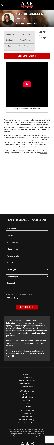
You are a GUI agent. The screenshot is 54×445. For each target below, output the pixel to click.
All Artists (27, 400)
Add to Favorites (23, 18)
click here (43, 153)
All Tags (27, 403)
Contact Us (27, 414)
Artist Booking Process (27, 380)
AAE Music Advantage (27, 420)
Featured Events (27, 387)
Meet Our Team (27, 417)
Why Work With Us (27, 383)
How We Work (27, 377)
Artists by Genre (27, 397)
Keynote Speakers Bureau (27, 423)
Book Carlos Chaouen (27, 56)
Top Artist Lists (27, 394)
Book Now (27, 406)
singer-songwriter (25, 46)
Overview (20, 23)
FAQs (36, 23)
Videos (29, 23)
